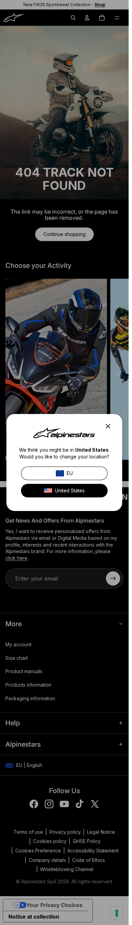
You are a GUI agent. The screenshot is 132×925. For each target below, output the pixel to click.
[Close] (110, 426)
